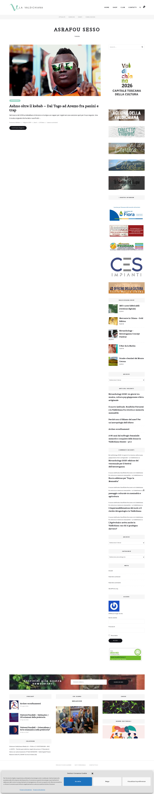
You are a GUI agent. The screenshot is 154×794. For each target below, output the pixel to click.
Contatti (132, 7)
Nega (107, 781)
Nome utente (113, 618)
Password (112, 627)
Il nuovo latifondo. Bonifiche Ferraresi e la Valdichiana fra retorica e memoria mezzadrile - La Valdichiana (126, 474)
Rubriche (72, 17)
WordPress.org (113, 589)
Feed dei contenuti (114, 577)
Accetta (78, 781)
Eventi (80, 17)
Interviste (15, 100)
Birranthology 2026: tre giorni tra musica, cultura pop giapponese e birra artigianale (126, 397)
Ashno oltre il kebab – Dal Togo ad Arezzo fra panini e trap (54, 108)
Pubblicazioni (90, 17)
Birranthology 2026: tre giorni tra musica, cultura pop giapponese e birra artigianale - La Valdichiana (126, 456)
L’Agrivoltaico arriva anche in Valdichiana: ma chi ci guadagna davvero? (123, 525)
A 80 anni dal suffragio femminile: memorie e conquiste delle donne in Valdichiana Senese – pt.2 (125, 438)
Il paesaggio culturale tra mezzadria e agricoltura (126, 493)
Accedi (111, 571)
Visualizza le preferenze (137, 781)
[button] (92, 773)
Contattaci (93, 765)
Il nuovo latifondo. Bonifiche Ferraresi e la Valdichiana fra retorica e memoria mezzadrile (126, 410)
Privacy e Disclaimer (26, 790)
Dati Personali (80, 765)
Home (106, 7)
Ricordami (114, 635)
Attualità (62, 17)
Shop (115, 7)
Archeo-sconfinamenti (119, 429)
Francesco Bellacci (15, 122)
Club (123, 7)
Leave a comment (52, 122)
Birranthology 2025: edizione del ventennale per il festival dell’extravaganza (123, 463)
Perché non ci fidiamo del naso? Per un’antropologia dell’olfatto (125, 421)
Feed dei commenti (115, 583)
